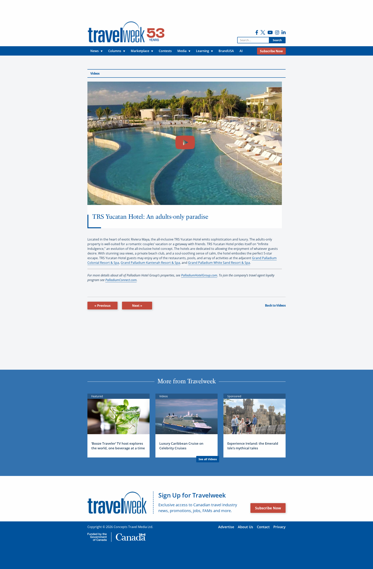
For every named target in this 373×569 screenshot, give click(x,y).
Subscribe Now (268, 508)
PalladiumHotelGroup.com (199, 275)
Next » (137, 305)
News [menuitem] (94, 51)
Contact (263, 527)
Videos (95, 73)
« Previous (102, 305)
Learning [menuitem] (202, 51)
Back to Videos (275, 305)
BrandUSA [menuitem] (226, 51)
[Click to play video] (184, 143)
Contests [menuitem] (165, 51)
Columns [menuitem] (114, 51)
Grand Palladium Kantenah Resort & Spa (150, 263)
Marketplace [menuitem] (140, 51)
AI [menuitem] (241, 51)
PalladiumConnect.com (121, 280)
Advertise (226, 527)
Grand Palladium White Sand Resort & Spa (219, 263)
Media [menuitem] (181, 51)
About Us (245, 527)
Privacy (279, 527)
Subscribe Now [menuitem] (271, 51)
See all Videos (208, 459)
